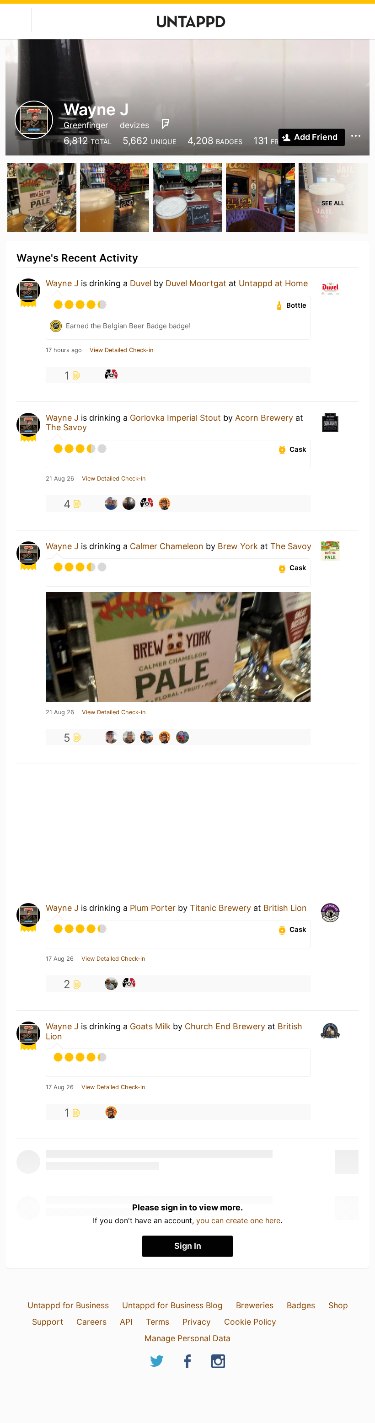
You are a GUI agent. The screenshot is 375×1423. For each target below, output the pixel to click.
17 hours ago (64, 350)
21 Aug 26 (60, 479)
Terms (157, 1322)
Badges (301, 1305)
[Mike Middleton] (129, 737)
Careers (91, 1322)
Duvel (140, 283)
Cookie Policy (250, 1322)
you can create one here (238, 1220)
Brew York (238, 546)
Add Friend (316, 137)
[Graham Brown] (111, 503)
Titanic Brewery (220, 908)
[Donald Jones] (111, 983)
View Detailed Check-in (121, 350)
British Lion (285, 908)
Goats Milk (150, 1026)
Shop (338, 1305)
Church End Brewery (225, 1026)
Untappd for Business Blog (172, 1305)
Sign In (187, 1246)
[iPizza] (164, 503)
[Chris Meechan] (129, 503)
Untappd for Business (68, 1305)
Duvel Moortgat (196, 283)
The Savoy (66, 427)
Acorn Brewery (264, 418)
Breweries (254, 1305)
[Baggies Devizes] (111, 375)
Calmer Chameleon (167, 546)
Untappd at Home (273, 283)
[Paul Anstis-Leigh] (111, 737)
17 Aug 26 (60, 959)
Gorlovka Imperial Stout (175, 418)
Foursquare (166, 124)
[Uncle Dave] (146, 737)
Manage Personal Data (187, 1338)
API (126, 1322)
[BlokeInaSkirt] (182, 737)
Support (47, 1322)
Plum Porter (153, 908)
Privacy (196, 1322)
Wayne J (62, 283)
